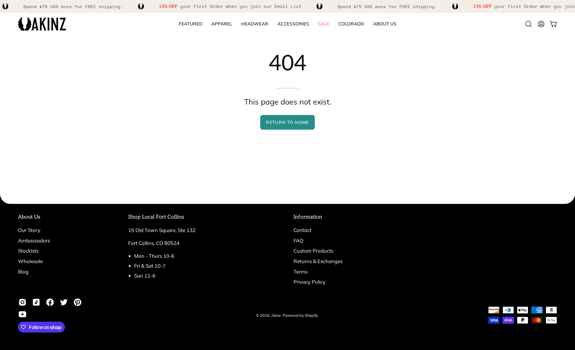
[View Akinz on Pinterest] (77, 302)
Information (307, 217)
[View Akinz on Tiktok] (36, 302)
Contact (302, 230)
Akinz (276, 315)
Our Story (29, 230)
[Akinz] (42, 24)
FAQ (298, 240)
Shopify (311, 315)
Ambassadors (34, 240)
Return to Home (287, 122)
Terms (300, 271)
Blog (23, 271)
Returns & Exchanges (318, 261)
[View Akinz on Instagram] (22, 302)
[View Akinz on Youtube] (22, 314)
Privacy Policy (309, 282)
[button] (351, 24)
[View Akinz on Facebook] (50, 302)
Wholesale (30, 261)
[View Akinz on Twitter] (63, 302)
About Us (29, 217)
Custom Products (313, 251)
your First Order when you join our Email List (230, 6)
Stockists (28, 251)
